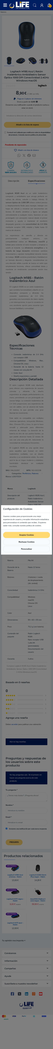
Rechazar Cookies (26, 542)
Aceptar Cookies (26, 535)
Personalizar (26, 549)
